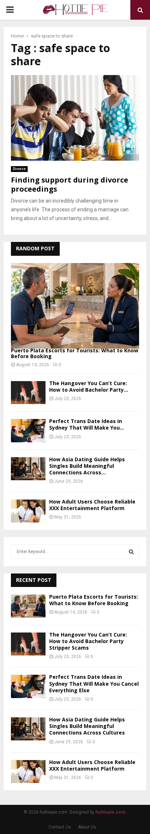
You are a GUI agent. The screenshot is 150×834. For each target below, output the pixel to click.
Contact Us (59, 827)
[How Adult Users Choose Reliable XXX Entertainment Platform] (28, 511)
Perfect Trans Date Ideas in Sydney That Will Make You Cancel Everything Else (94, 683)
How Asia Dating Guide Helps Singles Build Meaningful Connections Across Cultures (87, 726)
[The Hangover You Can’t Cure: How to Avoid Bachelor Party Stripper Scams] (28, 392)
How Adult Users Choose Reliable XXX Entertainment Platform (92, 505)
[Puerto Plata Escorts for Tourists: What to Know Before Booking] (75, 306)
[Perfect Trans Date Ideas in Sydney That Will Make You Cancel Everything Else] (28, 430)
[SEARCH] (131, 551)
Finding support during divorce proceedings (69, 184)
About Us (87, 827)
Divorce (19, 169)
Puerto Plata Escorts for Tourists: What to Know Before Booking (74, 353)
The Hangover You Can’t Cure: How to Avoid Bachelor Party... (88, 386)
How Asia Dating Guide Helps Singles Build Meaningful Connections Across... (87, 466)
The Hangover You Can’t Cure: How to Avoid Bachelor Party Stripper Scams (88, 641)
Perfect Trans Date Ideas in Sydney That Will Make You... (86, 424)
